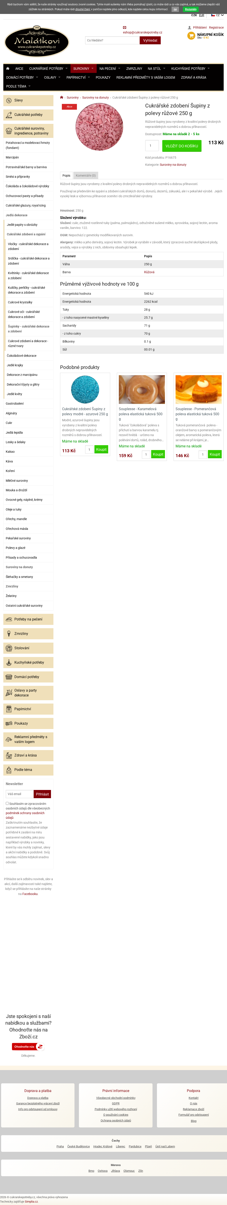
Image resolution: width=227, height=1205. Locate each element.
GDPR (115, 1103)
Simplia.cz (31, 1201)
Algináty (11, 413)
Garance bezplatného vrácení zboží (38, 1103)
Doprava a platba (37, 1098)
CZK (194, 15)
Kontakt (193, 1098)
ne (175, 9)
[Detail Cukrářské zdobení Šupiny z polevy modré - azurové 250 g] (85, 389)
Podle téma (16, 86)
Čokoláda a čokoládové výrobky (27, 186)
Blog (193, 1121)
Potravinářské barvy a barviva (26, 167)
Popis (66, 175)
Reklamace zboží (193, 1109)
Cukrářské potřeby (46, 68)
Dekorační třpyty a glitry (23, 384)
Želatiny (11, 596)
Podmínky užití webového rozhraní (116, 1109)
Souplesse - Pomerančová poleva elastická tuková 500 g (197, 414)
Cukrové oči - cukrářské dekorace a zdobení (24, 314)
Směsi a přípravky (18, 176)
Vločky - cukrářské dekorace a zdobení (28, 246)
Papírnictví (76, 77)
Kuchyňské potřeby (188, 68)
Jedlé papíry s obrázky (22, 224)
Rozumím (190, 9)
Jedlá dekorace (16, 215)
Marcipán (12, 157)
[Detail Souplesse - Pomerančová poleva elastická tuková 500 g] (199, 389)
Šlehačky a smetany (19, 577)
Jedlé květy (14, 394)
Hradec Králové (102, 1146)
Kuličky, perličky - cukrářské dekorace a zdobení (26, 290)
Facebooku (30, 894)
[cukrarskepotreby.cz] (37, 41)
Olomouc (129, 1170)
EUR (201, 15)
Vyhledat (150, 40)
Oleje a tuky (14, 509)
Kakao (10, 451)
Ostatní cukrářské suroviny (24, 605)
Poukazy (103, 77)
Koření (10, 471)
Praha (60, 1146)
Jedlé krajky (15, 365)
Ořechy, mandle (16, 519)
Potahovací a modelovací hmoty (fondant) (28, 145)
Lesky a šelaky (15, 442)
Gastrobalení (14, 403)
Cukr (9, 423)
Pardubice (135, 1146)
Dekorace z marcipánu (22, 374)
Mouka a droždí (16, 490)
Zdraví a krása (193, 77)
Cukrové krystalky (20, 302)
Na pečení (108, 68)
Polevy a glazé (15, 548)
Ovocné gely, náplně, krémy (24, 499)
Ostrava (103, 1170)
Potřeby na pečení (28, 619)
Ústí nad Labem (165, 1146)
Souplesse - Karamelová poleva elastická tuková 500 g (140, 414)
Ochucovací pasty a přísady (25, 196)
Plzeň (148, 1146)
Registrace (216, 27)
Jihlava (115, 1170)
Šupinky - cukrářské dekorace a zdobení (28, 329)
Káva (9, 461)
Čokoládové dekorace (21, 355)
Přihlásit (42, 794)
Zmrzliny (134, 68)
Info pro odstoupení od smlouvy (37, 1109)
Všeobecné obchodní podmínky (115, 1098)
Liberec (120, 1146)
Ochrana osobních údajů (116, 1120)
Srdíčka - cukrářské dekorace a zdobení (29, 261)
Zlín (140, 1170)
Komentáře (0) (86, 175)
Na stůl (154, 68)
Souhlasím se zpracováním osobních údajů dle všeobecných (28, 810)
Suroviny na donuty (19, 567)
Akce (19, 68)
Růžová (149, 272)
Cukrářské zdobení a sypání (26, 234)
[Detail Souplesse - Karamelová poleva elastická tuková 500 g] (142, 389)
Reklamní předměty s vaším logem (145, 77)
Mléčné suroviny (17, 480)
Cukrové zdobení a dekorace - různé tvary (28, 343)
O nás (193, 1103)
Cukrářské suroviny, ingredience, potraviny (31, 130)
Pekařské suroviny (18, 538)
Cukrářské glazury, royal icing (26, 205)
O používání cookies (115, 1114)
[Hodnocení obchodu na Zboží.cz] (28, 1046)
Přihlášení (200, 27)
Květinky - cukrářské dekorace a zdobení (28, 275)
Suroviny (81, 68)
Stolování (21, 648)
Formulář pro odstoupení (193, 1114)
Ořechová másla (17, 528)
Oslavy (50, 77)
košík (210, 36)
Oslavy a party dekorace (25, 692)
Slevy (18, 100)
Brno (91, 1170)
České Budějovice (78, 1146)
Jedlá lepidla (14, 432)
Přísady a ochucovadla (21, 557)
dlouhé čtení (82, 9)
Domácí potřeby (20, 77)
